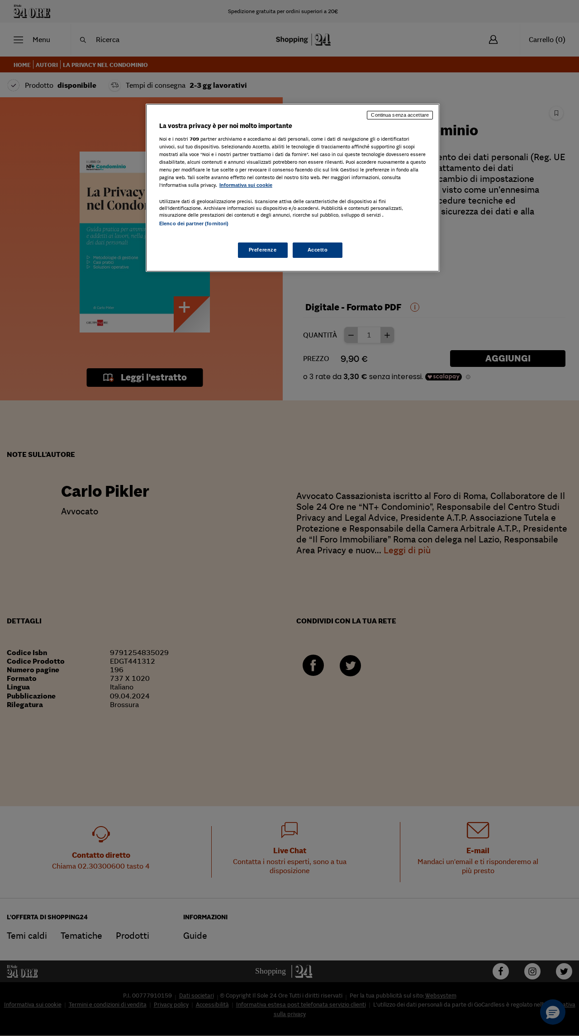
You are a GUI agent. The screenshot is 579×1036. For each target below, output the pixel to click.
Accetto (318, 249)
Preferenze (263, 249)
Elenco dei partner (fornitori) (193, 223)
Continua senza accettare (400, 115)
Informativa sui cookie (245, 185)
